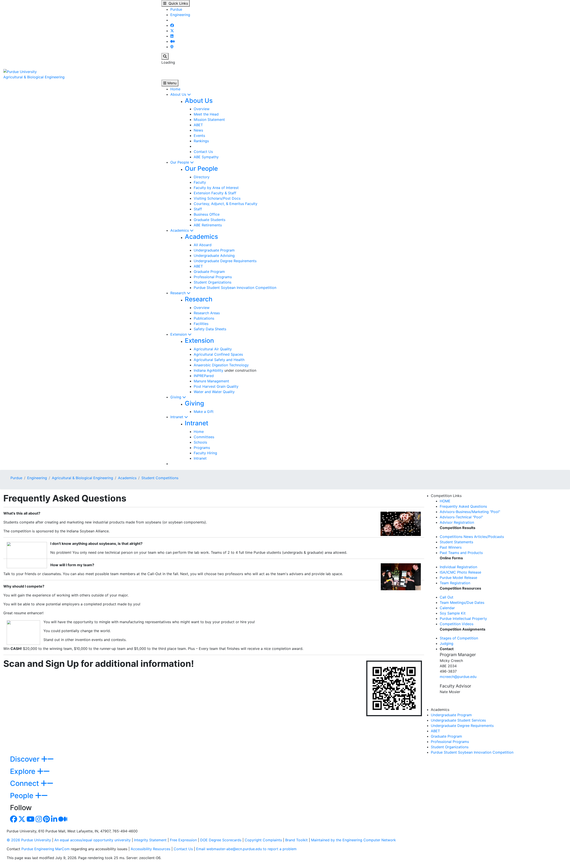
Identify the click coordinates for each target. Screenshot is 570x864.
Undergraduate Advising (214, 255)
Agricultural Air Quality (213, 349)
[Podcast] (171, 47)
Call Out (446, 597)
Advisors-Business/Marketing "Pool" (470, 511)
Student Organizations (212, 282)
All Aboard (203, 245)
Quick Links (177, 3)
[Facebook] (172, 25)
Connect (25, 783)
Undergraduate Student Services (458, 720)
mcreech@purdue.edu (458, 676)
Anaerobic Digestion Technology (221, 365)
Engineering (180, 14)
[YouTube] (30, 820)
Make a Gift (204, 411)
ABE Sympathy (206, 157)
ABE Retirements (208, 225)
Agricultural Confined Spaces (218, 354)
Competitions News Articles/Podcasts (472, 536)
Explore (23, 771)
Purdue (176, 9)
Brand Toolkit (296, 840)
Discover (25, 759)
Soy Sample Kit (453, 613)
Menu (171, 83)
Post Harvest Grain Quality (216, 386)
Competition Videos (456, 624)
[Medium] (172, 41)
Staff (198, 209)
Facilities (201, 323)
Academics (180, 230)
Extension (179, 334)
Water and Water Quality (214, 391)
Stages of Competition (459, 638)
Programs (202, 447)
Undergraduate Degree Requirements (225, 261)
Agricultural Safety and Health (219, 359)
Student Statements (456, 542)
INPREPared (204, 375)
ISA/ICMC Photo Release (460, 572)
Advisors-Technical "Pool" (461, 517)
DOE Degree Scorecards (220, 840)
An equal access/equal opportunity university (92, 840)
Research (178, 293)
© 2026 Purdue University (29, 840)
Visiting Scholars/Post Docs (217, 198)
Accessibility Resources (150, 849)
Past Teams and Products (461, 552)
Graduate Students (209, 219)
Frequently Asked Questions (463, 506)
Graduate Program (209, 271)
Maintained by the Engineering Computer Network (353, 840)
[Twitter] (172, 30)
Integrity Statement (150, 840)
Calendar (447, 608)
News (198, 130)
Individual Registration (458, 567)
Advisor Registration (457, 522)
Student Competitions (159, 478)
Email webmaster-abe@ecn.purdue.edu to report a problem (246, 849)
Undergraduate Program (214, 250)
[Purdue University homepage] (20, 71)
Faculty (200, 182)
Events (199, 135)
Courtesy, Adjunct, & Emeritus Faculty (225, 203)
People (22, 795)
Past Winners (451, 547)
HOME (445, 501)
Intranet (177, 417)
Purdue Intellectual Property (463, 618)
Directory (202, 177)
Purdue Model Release (458, 577)
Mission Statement (209, 119)
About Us (178, 94)
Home (175, 89)
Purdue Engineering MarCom (45, 849)
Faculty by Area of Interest (216, 187)
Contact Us (203, 151)
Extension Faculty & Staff (215, 193)
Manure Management (211, 381)
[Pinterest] (46, 820)
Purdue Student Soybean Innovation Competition (235, 287)
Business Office (207, 214)
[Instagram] (39, 820)
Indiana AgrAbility (208, 370)
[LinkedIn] (171, 36)
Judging (446, 643)
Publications (204, 318)
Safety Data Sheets (210, 329)
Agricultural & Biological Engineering (34, 77)
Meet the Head (206, 114)
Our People (180, 162)
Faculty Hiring (205, 453)
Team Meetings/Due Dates (462, 602)
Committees (204, 437)
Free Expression (183, 840)
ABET (198, 125)
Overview (202, 109)
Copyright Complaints (263, 840)
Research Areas (207, 313)
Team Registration (455, 583)
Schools (200, 442)
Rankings (201, 141)
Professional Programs (213, 277)
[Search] (165, 56)
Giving (176, 397)
